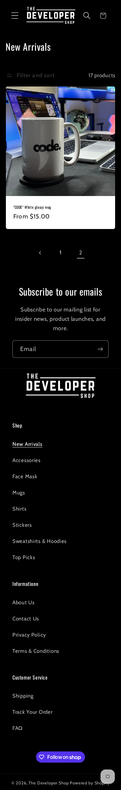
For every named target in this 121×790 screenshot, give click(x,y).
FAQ (17, 728)
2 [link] (80, 252)
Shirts (19, 509)
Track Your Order (32, 712)
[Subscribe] (100, 349)
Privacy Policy (29, 635)
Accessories (26, 460)
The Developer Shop (49, 782)
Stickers (22, 525)
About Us (23, 602)
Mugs (18, 492)
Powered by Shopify (90, 782)
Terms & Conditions (35, 651)
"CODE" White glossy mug (32, 207)
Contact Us (25, 618)
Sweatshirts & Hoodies (39, 541)
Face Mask (24, 476)
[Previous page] (40, 253)
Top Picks (23, 557)
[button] (15, 15)
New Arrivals (27, 444)
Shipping (23, 696)
